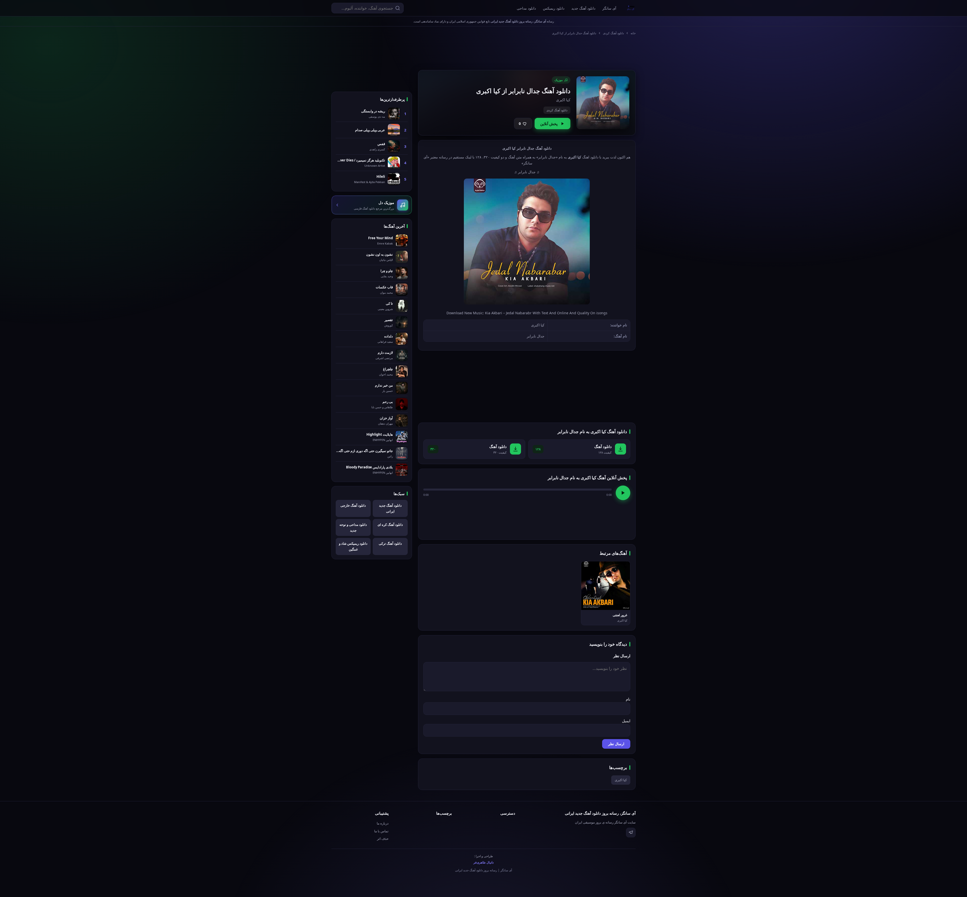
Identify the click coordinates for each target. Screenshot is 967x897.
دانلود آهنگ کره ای (390, 524)
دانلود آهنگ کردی (613, 33)
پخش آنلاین (549, 123)
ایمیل (626, 720)
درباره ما (383, 823)
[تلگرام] (631, 832)
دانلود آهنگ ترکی (390, 543)
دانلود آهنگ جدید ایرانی (390, 508)
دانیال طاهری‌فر (483, 862)
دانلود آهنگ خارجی (353, 505)
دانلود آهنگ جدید (583, 8)
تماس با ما (381, 831)
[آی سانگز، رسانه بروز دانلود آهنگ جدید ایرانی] (631, 8)
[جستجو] (397, 8)
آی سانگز (609, 8)
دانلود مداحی (526, 8)
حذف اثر (383, 838)
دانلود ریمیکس (553, 8)
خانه (633, 33)
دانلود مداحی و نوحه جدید (353, 527)
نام (628, 699)
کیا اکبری (621, 780)
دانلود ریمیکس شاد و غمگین (353, 546)
